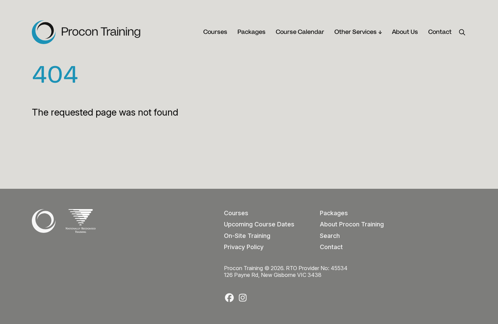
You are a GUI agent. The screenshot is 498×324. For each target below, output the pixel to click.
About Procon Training (352, 224)
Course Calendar (300, 32)
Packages (251, 32)
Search (330, 235)
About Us (405, 32)
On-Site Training (247, 235)
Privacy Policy (244, 246)
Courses (215, 32)
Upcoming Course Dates (259, 224)
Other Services (355, 32)
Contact (440, 32)
